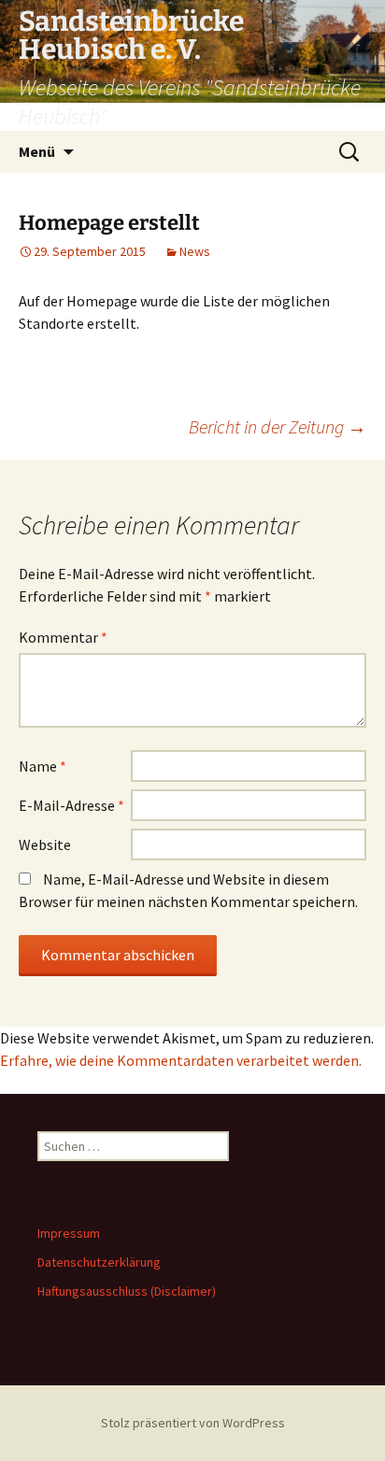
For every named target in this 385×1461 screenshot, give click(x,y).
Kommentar (63, 637)
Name (42, 766)
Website (45, 844)
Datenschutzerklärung (99, 1262)
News (194, 251)
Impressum (68, 1233)
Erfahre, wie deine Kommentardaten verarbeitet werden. (181, 1060)
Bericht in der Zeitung (277, 426)
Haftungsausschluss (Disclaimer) (126, 1291)
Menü (37, 151)
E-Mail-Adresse (71, 805)
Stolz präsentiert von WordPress (193, 1422)
